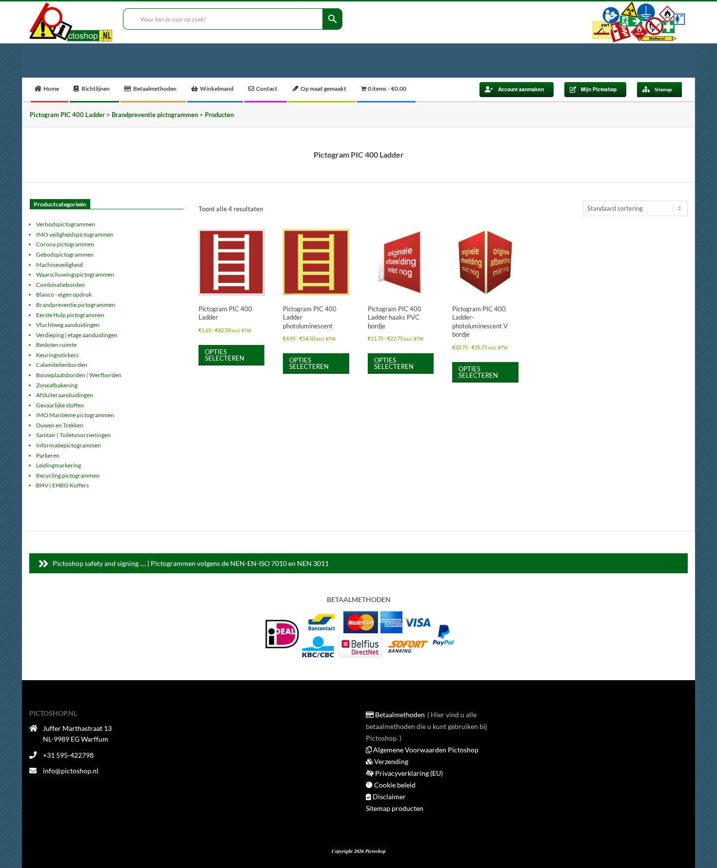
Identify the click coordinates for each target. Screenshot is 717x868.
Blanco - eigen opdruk (64, 294)
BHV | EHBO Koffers (62, 485)
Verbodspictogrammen (65, 224)
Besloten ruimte (56, 344)
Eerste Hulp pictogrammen (70, 315)
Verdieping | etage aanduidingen (77, 335)
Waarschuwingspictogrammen (75, 274)
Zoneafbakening (57, 385)
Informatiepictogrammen (68, 445)
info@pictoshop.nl (71, 771)
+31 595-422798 (68, 755)
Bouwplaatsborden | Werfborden (78, 375)
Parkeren (48, 455)
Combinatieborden (60, 284)
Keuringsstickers (57, 355)
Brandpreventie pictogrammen (75, 304)
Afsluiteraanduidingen (64, 395)
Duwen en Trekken (59, 425)
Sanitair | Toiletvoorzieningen (73, 435)
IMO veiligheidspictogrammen (75, 234)
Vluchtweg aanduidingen (68, 324)
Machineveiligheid (59, 264)
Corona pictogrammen (65, 244)
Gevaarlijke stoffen (60, 405)
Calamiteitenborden (61, 364)
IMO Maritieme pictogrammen (75, 415)
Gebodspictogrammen (65, 254)
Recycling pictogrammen (68, 475)
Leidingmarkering (58, 465)
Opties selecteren (224, 355)
